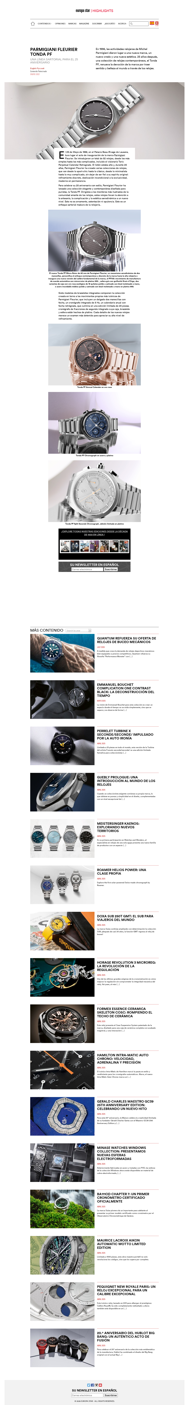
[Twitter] (88, 1384)
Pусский (40, 68)
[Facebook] (92, 1384)
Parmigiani (119, 155)
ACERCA (122, 23)
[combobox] (78, 630)
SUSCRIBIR (97, 23)
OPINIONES (60, 23)
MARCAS (72, 23)
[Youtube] (100, 1384)
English (33, 68)
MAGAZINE (84, 23)
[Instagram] (96, 1384)
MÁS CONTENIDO (46, 630)
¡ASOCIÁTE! (110, 23)
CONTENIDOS (44, 23)
